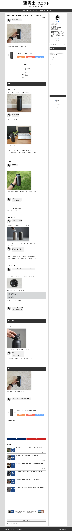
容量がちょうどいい (28, 69)
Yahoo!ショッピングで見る (39, 57)
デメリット (25, 74)
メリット (56, 99)
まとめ (24, 77)
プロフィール (8, 529)
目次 (25, 64)
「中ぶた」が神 (27, 72)
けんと (57, 21)
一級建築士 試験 (10, 420)
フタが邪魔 (26, 75)
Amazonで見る (21, 57)
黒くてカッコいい (27, 68)
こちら (58, 38)
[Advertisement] (26, 429)
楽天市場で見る (30, 57)
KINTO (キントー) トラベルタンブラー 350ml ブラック (26, 53)
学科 (14, 420)
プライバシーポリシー (18, 529)
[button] (65, 44)
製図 (52, 59)
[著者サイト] (16, 439)
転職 (51, 64)
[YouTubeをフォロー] (36, 439)
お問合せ (12, 529)
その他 (51, 52)
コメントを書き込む (26, 520)
